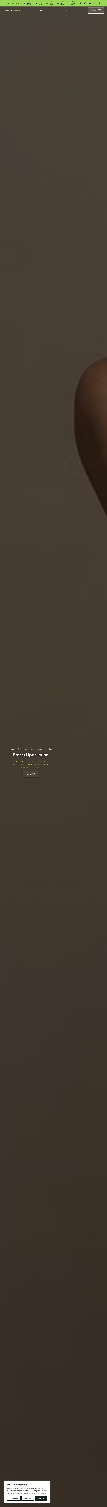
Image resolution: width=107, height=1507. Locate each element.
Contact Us (30, 774)
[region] (27, 1492)
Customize (14, 1498)
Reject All (27, 1498)
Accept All (41, 1498)
